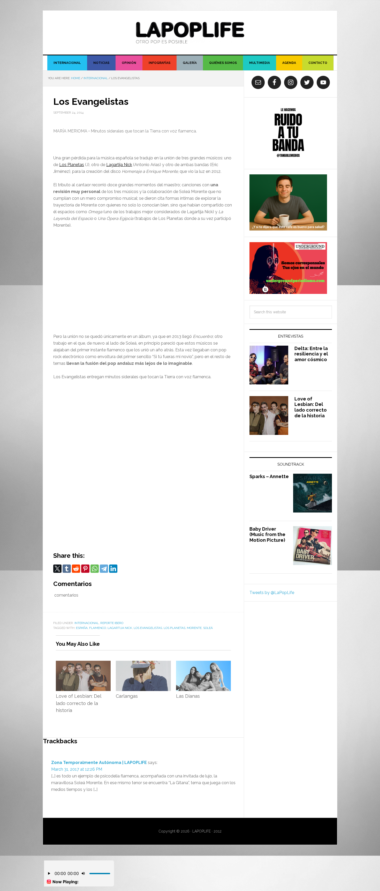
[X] (57, 569)
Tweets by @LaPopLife (271, 592)
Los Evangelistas (148, 628)
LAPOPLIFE (190, 32)
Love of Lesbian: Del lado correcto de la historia (78, 703)
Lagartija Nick (119, 164)
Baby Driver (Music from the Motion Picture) (267, 534)
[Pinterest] (85, 569)
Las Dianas (188, 696)
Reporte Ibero (111, 623)
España (82, 628)
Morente (194, 628)
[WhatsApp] (94, 569)
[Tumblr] (67, 569)
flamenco (97, 628)
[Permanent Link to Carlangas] (143, 664)
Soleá (208, 628)
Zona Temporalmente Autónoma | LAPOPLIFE (99, 762)
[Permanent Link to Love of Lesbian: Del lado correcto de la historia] (83, 664)
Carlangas (127, 696)
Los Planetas (71, 164)
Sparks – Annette (269, 476)
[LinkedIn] (113, 569)
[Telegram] (104, 569)
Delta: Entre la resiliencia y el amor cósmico (311, 354)
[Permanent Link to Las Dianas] (203, 664)
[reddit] (76, 569)
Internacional (86, 623)
